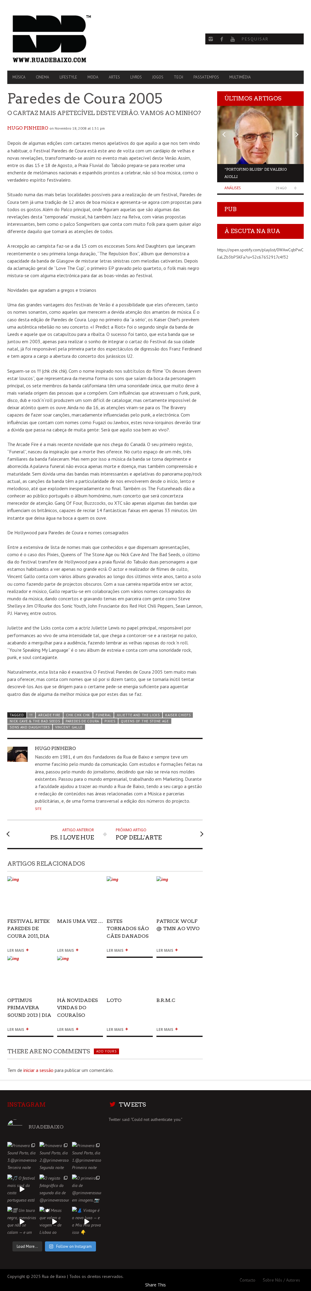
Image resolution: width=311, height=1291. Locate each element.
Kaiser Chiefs (177, 715)
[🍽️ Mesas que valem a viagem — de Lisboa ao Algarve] (54, 1221)
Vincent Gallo (69, 727)
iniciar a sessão (38, 1070)
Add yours (106, 1051)
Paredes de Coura (82, 721)
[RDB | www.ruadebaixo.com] (51, 39)
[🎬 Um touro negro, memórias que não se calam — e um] (21, 1221)
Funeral (103, 715)
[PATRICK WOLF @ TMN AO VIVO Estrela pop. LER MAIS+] (179, 882)
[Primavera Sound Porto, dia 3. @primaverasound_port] (21, 1156)
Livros (136, 77)
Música (19, 77)
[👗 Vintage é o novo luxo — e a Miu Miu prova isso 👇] (86, 1221)
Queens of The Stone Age (145, 721)
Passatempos (206, 77)
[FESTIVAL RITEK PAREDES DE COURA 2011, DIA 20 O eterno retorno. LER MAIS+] (30, 882)
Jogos (157, 77)
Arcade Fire (49, 715)
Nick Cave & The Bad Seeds (35, 721)
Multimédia (240, 77)
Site (38, 809)
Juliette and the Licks (138, 715)
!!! (31, 715)
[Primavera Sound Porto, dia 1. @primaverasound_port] (86, 1156)
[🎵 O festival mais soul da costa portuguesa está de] (21, 1189)
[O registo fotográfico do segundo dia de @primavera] (54, 1189)
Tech (178, 77)
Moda (92, 77)
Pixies (109, 721)
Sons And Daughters (30, 727)
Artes (114, 77)
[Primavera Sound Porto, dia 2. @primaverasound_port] (54, 1156)
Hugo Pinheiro (27, 128)
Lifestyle (68, 77)
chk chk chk (78, 715)
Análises (232, 187)
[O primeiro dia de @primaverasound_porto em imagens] (86, 1189)
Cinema (42, 77)
